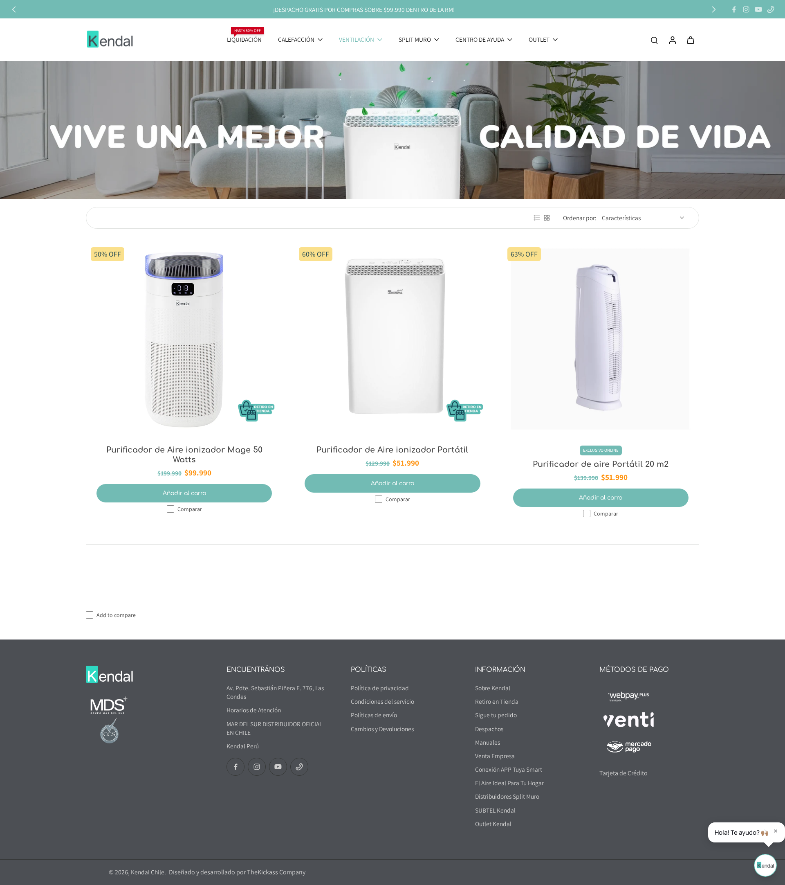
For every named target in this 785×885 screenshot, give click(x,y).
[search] (654, 40)
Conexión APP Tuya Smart (508, 769)
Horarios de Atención (254, 710)
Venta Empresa (495, 756)
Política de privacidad (380, 688)
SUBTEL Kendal (495, 810)
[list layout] (537, 217)
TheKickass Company (276, 872)
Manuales (487, 742)
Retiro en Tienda (496, 701)
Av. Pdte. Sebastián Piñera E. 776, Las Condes (275, 692)
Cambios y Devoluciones (382, 729)
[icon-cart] (690, 40)
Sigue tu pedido (496, 715)
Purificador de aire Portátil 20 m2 (600, 464)
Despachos (489, 729)
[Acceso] (672, 39)
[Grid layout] (547, 217)
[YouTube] (758, 9)
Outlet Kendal (493, 824)
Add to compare (116, 615)
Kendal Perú (243, 746)
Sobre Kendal (492, 688)
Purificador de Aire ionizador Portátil (392, 450)
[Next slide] (713, 9)
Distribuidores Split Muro (507, 796)
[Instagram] (746, 9)
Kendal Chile (147, 872)
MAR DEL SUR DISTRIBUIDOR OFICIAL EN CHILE (274, 728)
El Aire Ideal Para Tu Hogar (509, 783)
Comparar (189, 509)
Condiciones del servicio (382, 701)
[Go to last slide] (14, 9)
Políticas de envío (374, 715)
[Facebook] (734, 9)
